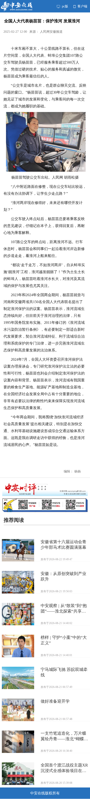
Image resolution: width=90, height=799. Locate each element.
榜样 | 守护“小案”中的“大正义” (64, 640)
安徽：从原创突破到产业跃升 (63, 576)
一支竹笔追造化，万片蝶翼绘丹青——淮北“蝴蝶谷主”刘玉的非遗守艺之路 (64, 736)
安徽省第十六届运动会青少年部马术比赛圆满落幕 (63, 545)
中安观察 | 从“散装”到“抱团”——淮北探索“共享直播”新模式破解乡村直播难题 (64, 608)
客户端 (82, 6)
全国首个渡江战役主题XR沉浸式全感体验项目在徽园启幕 (64, 768)
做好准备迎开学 (55, 701)
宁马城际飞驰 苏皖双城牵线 (64, 672)
